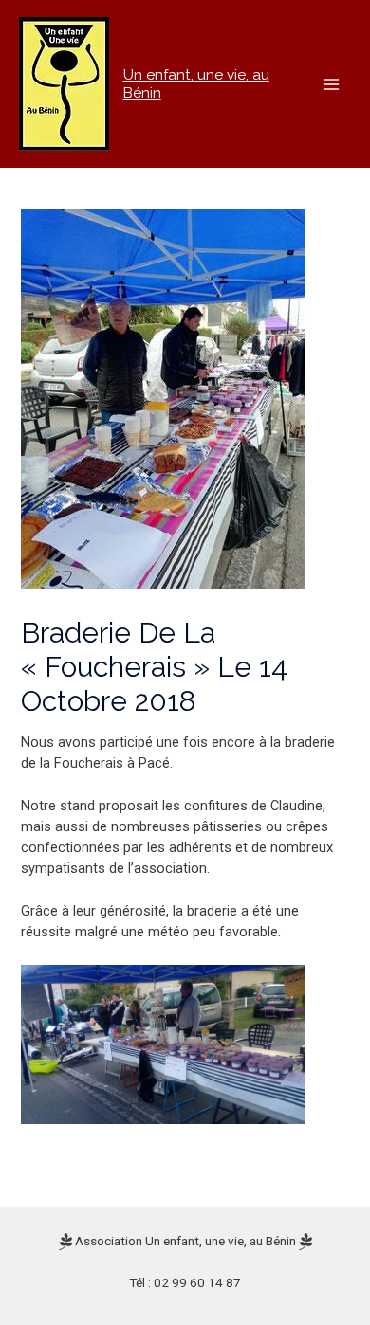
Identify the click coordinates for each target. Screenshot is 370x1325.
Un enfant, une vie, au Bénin (196, 83)
